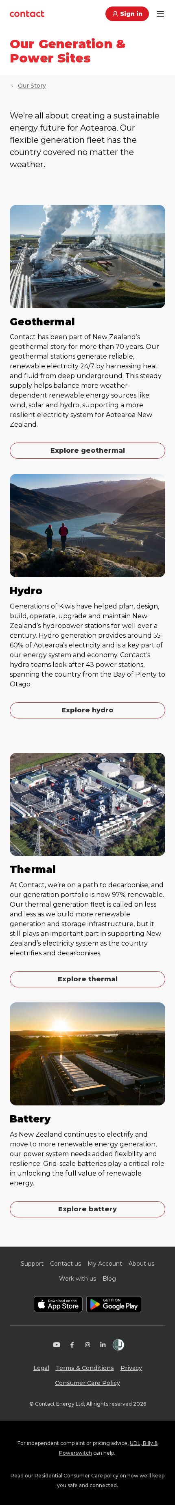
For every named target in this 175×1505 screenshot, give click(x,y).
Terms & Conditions (85, 1368)
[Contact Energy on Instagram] (87, 1345)
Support (32, 1263)
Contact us (65, 1263)
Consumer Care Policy (87, 1383)
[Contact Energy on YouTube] (56, 1345)
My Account (105, 1263)
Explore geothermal (87, 450)
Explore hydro (87, 710)
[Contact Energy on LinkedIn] (103, 1345)
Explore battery (87, 1209)
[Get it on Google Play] (113, 1304)
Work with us (77, 1278)
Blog (109, 1278)
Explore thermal (88, 979)
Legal (41, 1368)
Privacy (131, 1368)
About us (141, 1263)
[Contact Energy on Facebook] (72, 1345)
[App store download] (58, 1304)
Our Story (32, 85)
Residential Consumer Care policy (76, 1476)
